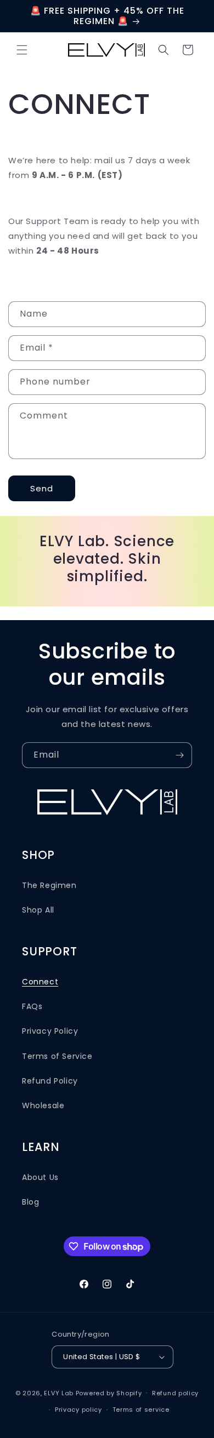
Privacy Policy (50, 1030)
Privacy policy (78, 1409)
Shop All (38, 909)
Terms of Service (57, 1056)
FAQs (32, 1006)
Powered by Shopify (109, 1392)
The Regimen (49, 885)
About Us (40, 1177)
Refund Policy (50, 1080)
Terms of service (141, 1409)
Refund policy (175, 1393)
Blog (30, 1201)
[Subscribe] (179, 755)
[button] (22, 50)
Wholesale (43, 1105)
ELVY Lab (59, 1392)
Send (41, 488)
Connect (40, 981)
